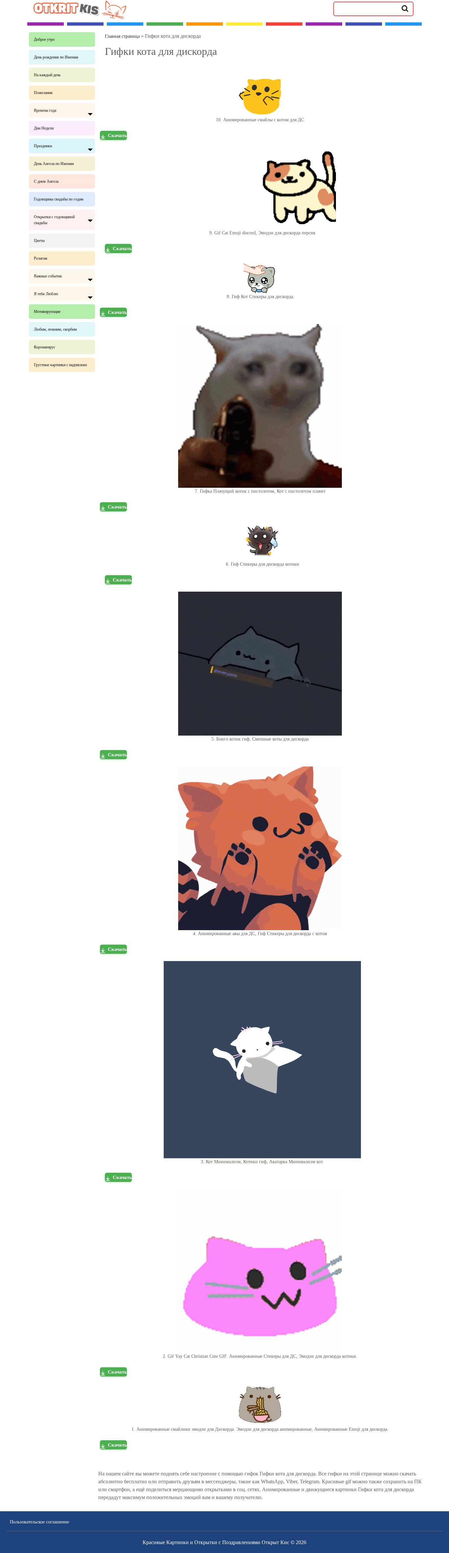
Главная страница (122, 36)
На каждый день (47, 75)
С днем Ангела (46, 181)
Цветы (39, 240)
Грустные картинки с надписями (60, 365)
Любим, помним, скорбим (55, 329)
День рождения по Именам (56, 57)
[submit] (405, 8)
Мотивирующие (47, 311)
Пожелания (43, 92)
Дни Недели (44, 128)
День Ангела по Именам (54, 163)
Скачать (117, 135)
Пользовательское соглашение (39, 1521)
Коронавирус (44, 347)
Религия (40, 258)
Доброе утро (44, 39)
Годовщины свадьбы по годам (58, 199)
